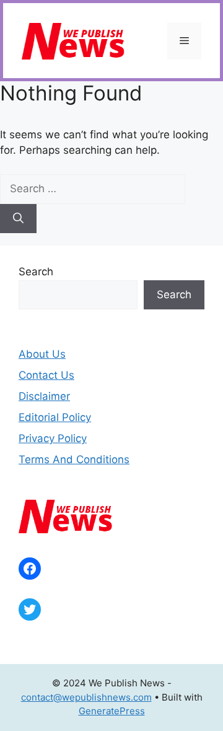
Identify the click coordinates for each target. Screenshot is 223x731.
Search (36, 271)
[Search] (18, 219)
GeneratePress (112, 711)
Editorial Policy (55, 417)
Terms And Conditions (74, 459)
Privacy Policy (53, 438)
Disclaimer (44, 396)
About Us (42, 354)
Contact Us (46, 375)
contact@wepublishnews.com (86, 697)
